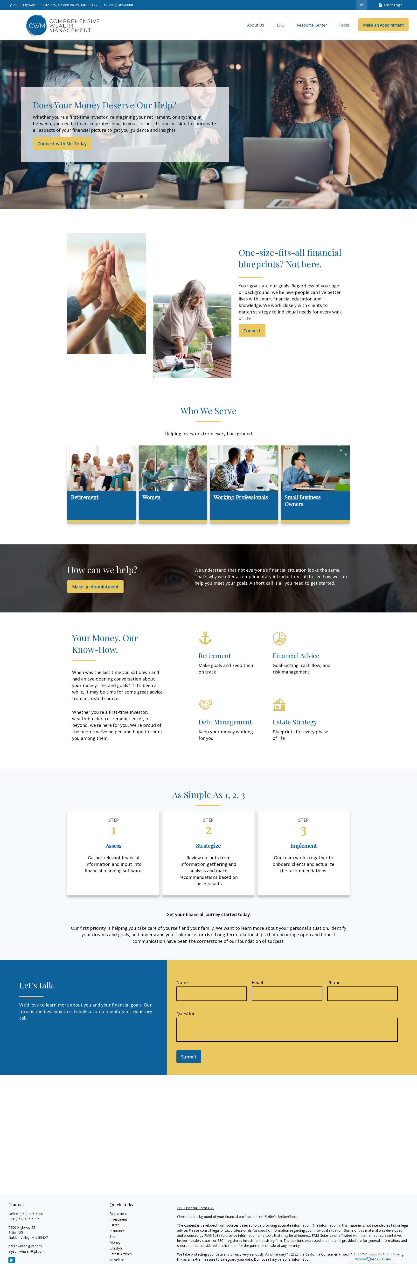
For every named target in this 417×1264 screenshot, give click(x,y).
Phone (333, 982)
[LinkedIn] (361, 5)
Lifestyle (116, 1248)
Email (257, 982)
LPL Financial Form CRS (195, 1208)
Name (182, 982)
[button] (255, 25)
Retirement (118, 1213)
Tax (112, 1236)
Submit (188, 1057)
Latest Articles (121, 1254)
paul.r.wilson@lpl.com (25, 1246)
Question (185, 1013)
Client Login (393, 5)
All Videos (117, 1259)
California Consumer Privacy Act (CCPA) (336, 1254)
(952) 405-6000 (121, 5)
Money (115, 1242)
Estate (114, 1225)
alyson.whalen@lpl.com (26, 1251)
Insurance (117, 1231)
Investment (118, 1219)
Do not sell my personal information (282, 1259)
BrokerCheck (288, 1216)
